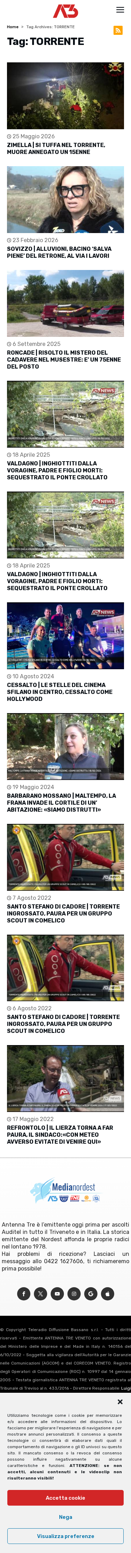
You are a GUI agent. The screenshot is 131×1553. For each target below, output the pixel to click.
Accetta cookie (65, 1498)
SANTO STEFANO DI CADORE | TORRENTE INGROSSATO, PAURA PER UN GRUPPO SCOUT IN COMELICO (63, 913)
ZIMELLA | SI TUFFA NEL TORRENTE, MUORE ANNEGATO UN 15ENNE (56, 148)
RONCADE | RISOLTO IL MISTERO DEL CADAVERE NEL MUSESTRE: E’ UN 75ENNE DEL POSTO (64, 359)
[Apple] (107, 1294)
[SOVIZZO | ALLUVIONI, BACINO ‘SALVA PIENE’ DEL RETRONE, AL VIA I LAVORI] (65, 199)
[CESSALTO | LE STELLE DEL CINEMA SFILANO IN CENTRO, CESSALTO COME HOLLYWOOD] (65, 635)
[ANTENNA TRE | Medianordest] (65, 4)
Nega (65, 1517)
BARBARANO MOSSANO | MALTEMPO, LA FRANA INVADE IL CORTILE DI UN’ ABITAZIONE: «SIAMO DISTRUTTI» (61, 803)
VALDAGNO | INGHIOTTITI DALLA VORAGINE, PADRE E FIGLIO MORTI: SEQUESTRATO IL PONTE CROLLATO (57, 470)
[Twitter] (40, 1294)
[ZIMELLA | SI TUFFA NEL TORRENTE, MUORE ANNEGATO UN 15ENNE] (65, 95)
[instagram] (74, 1294)
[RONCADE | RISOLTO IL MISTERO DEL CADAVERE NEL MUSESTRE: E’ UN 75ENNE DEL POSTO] (65, 303)
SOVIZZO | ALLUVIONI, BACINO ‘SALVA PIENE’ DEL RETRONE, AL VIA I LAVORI (59, 252)
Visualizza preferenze (65, 1536)
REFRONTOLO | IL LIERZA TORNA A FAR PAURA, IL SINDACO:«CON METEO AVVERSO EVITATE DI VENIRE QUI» (60, 1135)
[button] (120, 1401)
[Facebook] (23, 1294)
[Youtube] (57, 1294)
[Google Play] (90, 1294)
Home (13, 27)
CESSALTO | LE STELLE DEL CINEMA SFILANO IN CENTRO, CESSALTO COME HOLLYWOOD (59, 692)
